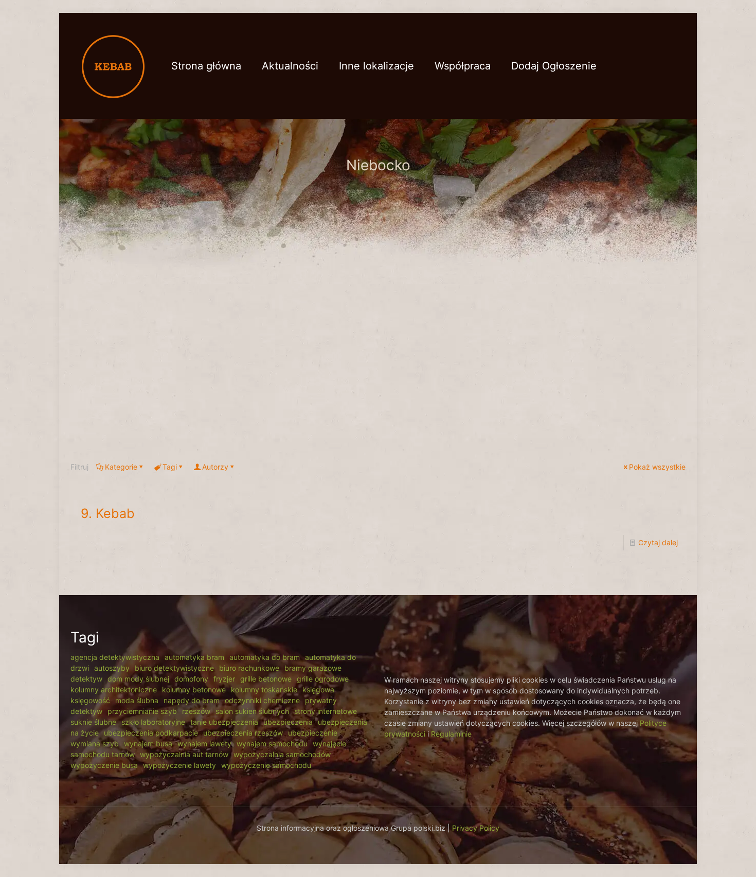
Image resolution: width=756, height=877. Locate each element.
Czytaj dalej (658, 542)
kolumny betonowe (194, 689)
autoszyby (112, 668)
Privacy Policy (475, 828)
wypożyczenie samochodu (266, 765)
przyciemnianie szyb (142, 711)
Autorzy (215, 466)
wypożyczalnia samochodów (282, 754)
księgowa (318, 689)
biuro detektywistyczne (174, 668)
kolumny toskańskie (264, 689)
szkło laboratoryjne (153, 722)
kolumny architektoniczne (113, 689)
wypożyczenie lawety (179, 765)
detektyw (86, 678)
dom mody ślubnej (138, 678)
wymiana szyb (94, 743)
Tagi (170, 466)
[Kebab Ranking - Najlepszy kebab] (113, 65)
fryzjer (224, 678)
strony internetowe (325, 711)
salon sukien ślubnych (252, 711)
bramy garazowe (312, 668)
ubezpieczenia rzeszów (243, 732)
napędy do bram (192, 700)
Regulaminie (451, 733)
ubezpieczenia (288, 722)
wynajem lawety (204, 743)
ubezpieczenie (312, 732)
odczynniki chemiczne (262, 700)
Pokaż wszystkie (657, 466)
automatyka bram (194, 657)
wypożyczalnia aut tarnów (184, 754)
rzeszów (196, 711)
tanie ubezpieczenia (224, 722)
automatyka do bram (264, 657)
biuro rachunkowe (249, 668)
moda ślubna (136, 700)
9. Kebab (108, 513)
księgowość (90, 700)
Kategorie (121, 466)
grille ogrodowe (323, 678)
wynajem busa (148, 743)
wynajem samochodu (272, 743)
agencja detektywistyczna (114, 657)
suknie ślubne (93, 722)
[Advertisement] (378, 361)
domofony (191, 678)
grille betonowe (266, 678)
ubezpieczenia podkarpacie (151, 732)
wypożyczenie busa (104, 765)
